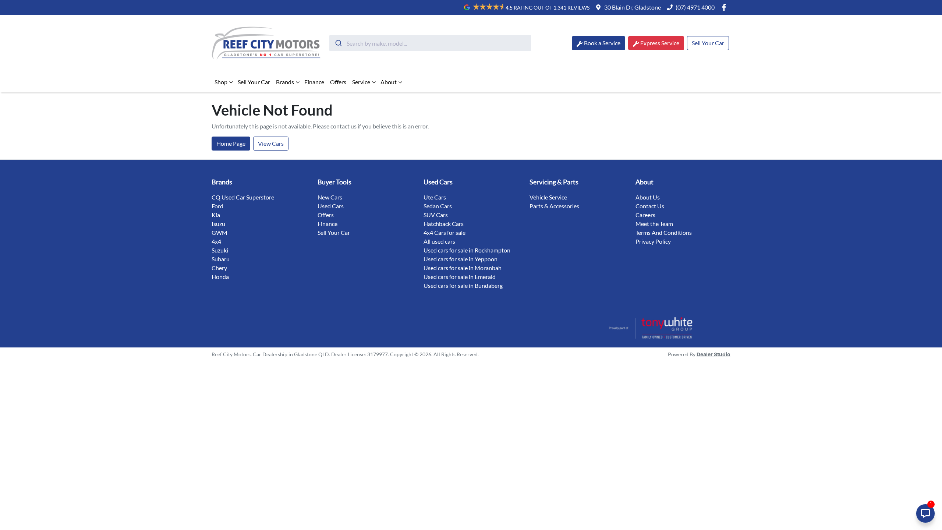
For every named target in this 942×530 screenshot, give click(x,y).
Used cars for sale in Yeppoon (460, 258)
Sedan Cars (438, 205)
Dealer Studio (713, 354)
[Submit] (338, 43)
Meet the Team (654, 223)
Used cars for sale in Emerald (460, 276)
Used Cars (331, 205)
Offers (338, 81)
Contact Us (649, 205)
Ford (217, 205)
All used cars (439, 241)
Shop (221, 81)
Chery (219, 267)
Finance (314, 81)
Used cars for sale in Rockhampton (467, 250)
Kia (216, 214)
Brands (285, 81)
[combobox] (430, 43)
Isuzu (218, 223)
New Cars (330, 197)
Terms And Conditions (663, 232)
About (388, 81)
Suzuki (220, 250)
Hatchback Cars (444, 223)
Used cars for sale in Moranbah (463, 267)
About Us (647, 197)
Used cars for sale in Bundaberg (463, 285)
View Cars (271, 143)
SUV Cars (436, 214)
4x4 (216, 241)
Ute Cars (435, 197)
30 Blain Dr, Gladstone (632, 7)
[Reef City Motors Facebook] (725, 7)
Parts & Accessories (554, 205)
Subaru (221, 258)
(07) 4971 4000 (695, 7)
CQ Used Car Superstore (243, 197)
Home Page (230, 143)
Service (361, 81)
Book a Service (602, 42)
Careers (645, 214)
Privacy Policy (653, 241)
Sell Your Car (708, 42)
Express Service (659, 42)
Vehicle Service (548, 197)
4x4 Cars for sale (444, 232)
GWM (219, 232)
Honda (220, 276)
